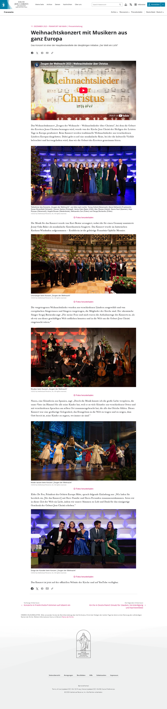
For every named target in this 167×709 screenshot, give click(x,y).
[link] (32, 588)
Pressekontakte (136, 12)
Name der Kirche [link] (68, 617)
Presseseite (8, 12)
